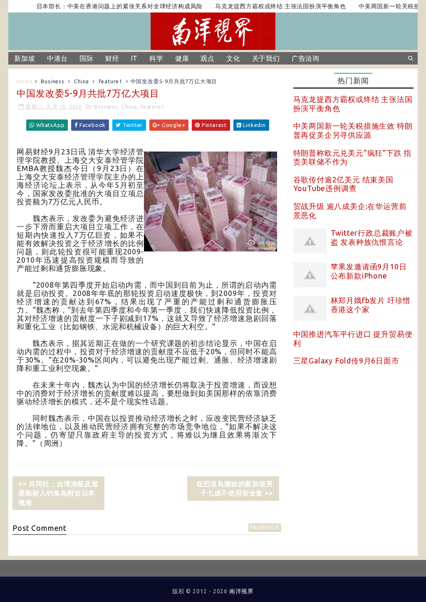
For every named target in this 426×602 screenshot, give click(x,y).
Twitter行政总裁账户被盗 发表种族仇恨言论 (372, 237)
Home (24, 81)
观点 (208, 58)
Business (52, 81)
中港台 (57, 58)
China (81, 81)
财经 (112, 58)
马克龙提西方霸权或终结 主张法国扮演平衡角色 (270, 6)
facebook (264, 527)
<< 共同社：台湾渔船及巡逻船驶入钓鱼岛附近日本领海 (58, 493)
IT (134, 58)
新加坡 (24, 58)
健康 (182, 58)
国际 (86, 58)
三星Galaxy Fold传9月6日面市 (346, 360)
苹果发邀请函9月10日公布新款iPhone (369, 271)
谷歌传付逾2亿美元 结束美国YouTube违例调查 (343, 184)
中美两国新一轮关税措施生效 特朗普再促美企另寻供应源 (353, 130)
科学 (156, 58)
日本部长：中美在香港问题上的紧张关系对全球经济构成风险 (109, 6)
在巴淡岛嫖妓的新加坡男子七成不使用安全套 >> (234, 488)
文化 (233, 58)
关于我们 (266, 58)
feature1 (110, 81)
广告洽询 (306, 58)
